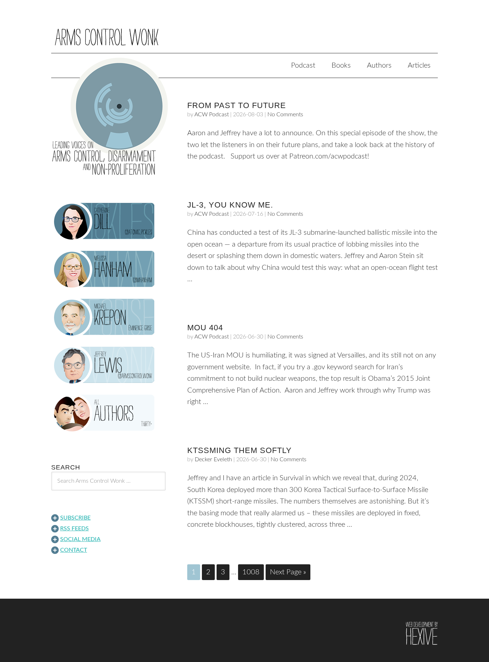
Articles (419, 65)
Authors (379, 65)
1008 (251, 572)
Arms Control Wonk (244, 31)
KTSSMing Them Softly (239, 450)
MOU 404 (205, 327)
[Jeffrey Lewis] (108, 365)
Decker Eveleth (213, 459)
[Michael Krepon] (108, 317)
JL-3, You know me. (230, 204)
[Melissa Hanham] (108, 269)
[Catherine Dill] (108, 221)
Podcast (303, 65)
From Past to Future (236, 105)
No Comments (285, 114)
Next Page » (288, 572)
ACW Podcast (211, 114)
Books (341, 65)
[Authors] (108, 413)
